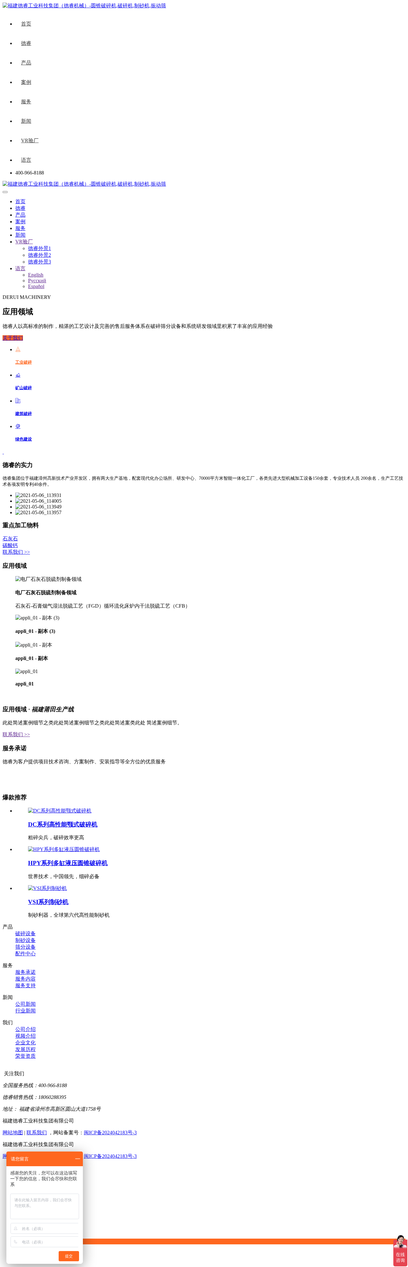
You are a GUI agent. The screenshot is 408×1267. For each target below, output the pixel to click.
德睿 (26, 43)
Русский (37, 280)
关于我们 (13, 338)
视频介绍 (25, 1036)
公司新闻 (25, 1004)
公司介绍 (25, 1029)
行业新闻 (25, 1010)
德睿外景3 (39, 261)
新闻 (26, 121)
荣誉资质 (25, 1056)
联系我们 (36, 1132)
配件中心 (25, 953)
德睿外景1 (39, 248)
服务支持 (25, 985)
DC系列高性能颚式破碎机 (63, 824)
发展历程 (25, 1049)
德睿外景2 (39, 255)
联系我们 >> (16, 552)
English (35, 275)
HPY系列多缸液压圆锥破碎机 (68, 863)
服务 (26, 101)
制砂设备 (25, 940)
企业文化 (25, 1042)
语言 (26, 160)
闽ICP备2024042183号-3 (110, 1132)
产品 (26, 62)
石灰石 (10, 538)
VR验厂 (30, 140)
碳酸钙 (10, 545)
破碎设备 (25, 933)
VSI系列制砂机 (48, 902)
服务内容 (25, 979)
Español (36, 286)
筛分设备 (25, 947)
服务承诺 (25, 972)
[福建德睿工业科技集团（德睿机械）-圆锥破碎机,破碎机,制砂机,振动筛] (84, 184)
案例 (26, 82)
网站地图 (13, 1132)
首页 (26, 23)
